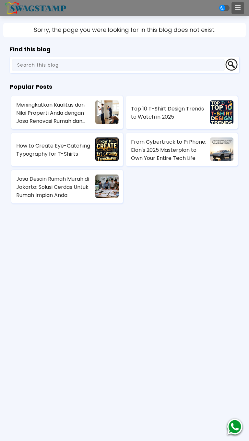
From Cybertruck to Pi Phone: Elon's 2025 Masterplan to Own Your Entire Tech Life (168, 150)
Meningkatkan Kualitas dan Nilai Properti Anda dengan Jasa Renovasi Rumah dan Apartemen (50, 113)
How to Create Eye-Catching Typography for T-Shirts (53, 150)
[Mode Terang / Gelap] (224, 8)
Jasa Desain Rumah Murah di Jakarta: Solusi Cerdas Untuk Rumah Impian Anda (52, 187)
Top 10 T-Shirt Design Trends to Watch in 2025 (167, 113)
